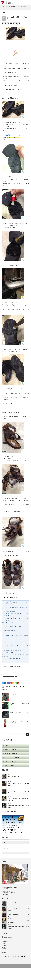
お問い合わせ (5, 894)
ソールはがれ (5, 678)
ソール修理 (11, 678)
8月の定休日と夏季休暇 (7, 937)
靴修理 (16, 676)
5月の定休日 (4, 948)
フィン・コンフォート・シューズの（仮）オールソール (13, 686)
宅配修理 (7, 745)
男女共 (12, 676)
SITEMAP (23, 956)
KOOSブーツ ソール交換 (11, 753)
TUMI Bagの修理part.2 (13, 776)
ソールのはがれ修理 (7, 676)
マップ (12, 956)
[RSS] (15, 961)
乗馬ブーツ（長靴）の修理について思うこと (19, 712)
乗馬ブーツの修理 (9, 765)
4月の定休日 (4, 952)
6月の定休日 (4, 945)
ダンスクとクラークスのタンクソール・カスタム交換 (19, 704)
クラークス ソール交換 (10, 749)
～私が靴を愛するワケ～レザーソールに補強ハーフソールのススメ (19, 722)
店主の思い (7, 956)
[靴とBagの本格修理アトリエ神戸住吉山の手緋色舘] (11, 2)
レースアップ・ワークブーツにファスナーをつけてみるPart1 (19, 695)
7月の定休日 (4, 941)
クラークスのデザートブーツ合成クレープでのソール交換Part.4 (15, 687)
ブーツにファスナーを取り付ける (13, 757)
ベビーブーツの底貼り (10, 761)
